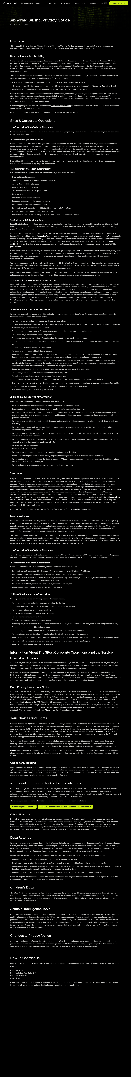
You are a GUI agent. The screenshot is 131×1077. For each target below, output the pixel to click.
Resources (79, 3)
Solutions (52, 3)
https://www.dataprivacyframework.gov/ (65, 707)
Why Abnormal (27, 3)
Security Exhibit (23, 500)
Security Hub (114, 497)
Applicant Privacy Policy (61, 106)
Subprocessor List (73, 509)
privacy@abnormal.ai (98, 731)
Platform (39, 3)
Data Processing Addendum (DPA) (73, 492)
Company (92, 3)
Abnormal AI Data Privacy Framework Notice (63, 710)
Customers (65, 3)
